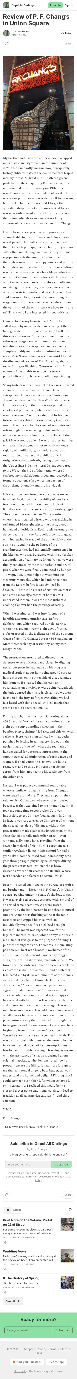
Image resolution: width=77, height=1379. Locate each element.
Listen (69, 33)
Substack (20, 1371)
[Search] (70, 1210)
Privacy (41, 1349)
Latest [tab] (17, 1209)
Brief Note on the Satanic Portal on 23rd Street (27, 1222)
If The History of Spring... (22, 1278)
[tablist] (13, 1210)
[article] (38, 1231)
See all (10, 1301)
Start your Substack (28, 1362)
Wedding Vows (15, 1251)
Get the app (56, 1362)
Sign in (69, 5)
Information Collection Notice (41, 1176)
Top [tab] (7, 1209)
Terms (52, 1349)
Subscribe (55, 5)
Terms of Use (56, 1173)
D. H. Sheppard (20, 31)
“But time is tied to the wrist (21, 1283)
